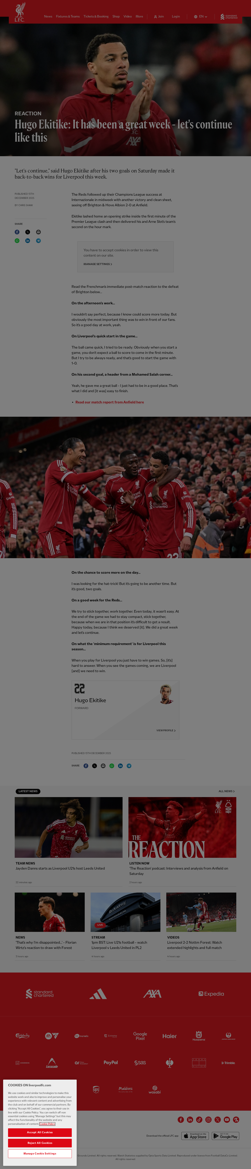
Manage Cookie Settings (40, 1153)
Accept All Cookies (40, 1132)
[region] (40, 1123)
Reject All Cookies (40, 1143)
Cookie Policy (47, 1124)
